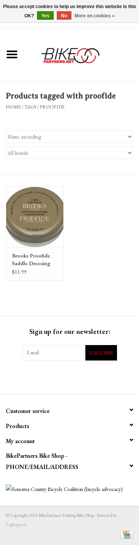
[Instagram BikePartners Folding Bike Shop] (103, 376)
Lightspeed (16, 524)
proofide (52, 107)
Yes (45, 16)
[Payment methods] (125, 534)
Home (13, 107)
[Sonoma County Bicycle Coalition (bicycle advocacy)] (69, 489)
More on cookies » (95, 16)
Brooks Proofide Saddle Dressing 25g (31, 259)
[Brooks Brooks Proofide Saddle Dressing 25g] (35, 216)
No (64, 16)
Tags (30, 107)
